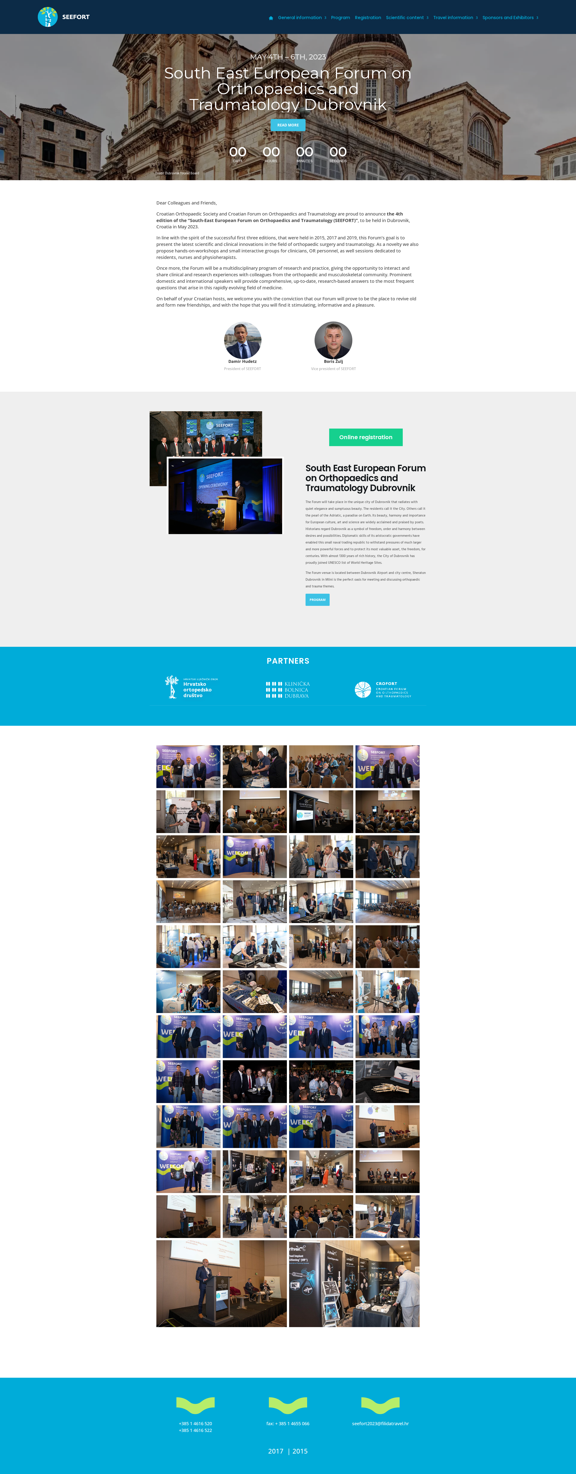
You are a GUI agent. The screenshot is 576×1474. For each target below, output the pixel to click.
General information (300, 18)
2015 (300, 1451)
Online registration (366, 437)
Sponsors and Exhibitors (508, 18)
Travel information (453, 18)
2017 (276, 1451)
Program (340, 18)
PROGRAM (318, 600)
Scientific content (405, 18)
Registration (368, 18)
